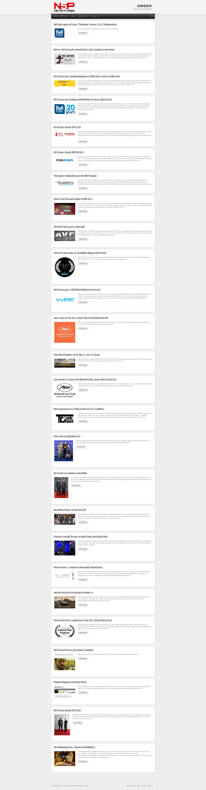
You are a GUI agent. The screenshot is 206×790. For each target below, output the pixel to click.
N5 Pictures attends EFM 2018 (67, 127)
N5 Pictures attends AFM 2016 (67, 710)
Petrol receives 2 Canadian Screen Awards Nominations (78, 567)
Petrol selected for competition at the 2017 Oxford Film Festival (83, 620)
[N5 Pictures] (103, 7)
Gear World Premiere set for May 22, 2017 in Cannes (77, 355)
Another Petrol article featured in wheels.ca (73, 592)
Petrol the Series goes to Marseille (69, 227)
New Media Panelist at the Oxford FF (70, 510)
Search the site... (151, 16)
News (73, 16)
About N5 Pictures (61, 16)
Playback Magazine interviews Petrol (70, 682)
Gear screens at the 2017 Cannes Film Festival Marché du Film (81, 318)
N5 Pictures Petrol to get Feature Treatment (73, 650)
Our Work (82, 16)
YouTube (150, 6)
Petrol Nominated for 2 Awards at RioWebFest (74, 747)
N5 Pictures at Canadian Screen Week (70, 473)
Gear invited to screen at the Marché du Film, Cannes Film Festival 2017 (85, 379)
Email (138, 6)
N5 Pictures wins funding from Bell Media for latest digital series (83, 99)
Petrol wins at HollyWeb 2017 (67, 436)
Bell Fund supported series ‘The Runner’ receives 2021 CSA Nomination (85, 24)
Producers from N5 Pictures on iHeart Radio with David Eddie (81, 536)
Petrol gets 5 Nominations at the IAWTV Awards (75, 176)
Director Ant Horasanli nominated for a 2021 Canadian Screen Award (84, 49)
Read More (83, 33)
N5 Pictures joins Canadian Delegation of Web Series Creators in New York (87, 76)
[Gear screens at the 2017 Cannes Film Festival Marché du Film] (65, 332)
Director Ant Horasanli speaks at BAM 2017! (73, 199)
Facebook (141, 6)
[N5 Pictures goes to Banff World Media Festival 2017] (65, 300)
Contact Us (95, 16)
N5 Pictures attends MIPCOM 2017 (69, 152)
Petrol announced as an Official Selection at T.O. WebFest (79, 409)
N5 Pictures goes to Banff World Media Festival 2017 (77, 290)
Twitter (144, 6)
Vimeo (147, 6)
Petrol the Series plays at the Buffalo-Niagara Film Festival (80, 253)
